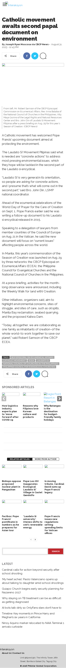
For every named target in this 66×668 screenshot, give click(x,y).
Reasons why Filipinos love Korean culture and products (31, 411)
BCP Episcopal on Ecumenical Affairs (32, 357)
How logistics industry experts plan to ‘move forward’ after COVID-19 (10, 412)
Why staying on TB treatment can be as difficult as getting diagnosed (31, 600)
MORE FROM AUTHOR (45, 459)
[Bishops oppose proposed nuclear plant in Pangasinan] (11, 472)
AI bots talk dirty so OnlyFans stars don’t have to (31, 607)
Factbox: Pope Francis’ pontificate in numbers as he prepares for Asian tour (10, 523)
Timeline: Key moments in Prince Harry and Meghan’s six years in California (28, 615)
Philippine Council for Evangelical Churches (29, 367)
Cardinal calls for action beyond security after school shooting (30, 571)
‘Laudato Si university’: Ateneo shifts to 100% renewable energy (33, 522)
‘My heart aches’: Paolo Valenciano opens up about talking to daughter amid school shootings (33, 581)
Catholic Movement (14, 360)
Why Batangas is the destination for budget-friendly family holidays (52, 412)
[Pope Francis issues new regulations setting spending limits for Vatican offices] (54, 507)
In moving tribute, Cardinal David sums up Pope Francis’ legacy (54, 487)
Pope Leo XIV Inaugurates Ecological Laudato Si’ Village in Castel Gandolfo (32, 488)
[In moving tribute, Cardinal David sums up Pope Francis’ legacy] (54, 472)
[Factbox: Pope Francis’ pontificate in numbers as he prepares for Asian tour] (11, 507)
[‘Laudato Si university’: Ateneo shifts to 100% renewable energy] (33, 507)
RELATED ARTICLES (20, 459)
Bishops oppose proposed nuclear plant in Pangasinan (11, 485)
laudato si (43, 360)
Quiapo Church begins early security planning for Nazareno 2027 (33, 590)
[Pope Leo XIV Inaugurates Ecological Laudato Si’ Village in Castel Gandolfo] (33, 472)
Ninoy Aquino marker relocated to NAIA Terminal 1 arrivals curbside (33, 624)
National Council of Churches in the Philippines (30, 363)
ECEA (31, 360)
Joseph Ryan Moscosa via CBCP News (27, 44)
